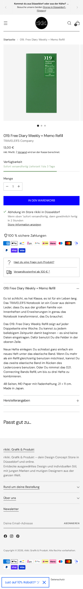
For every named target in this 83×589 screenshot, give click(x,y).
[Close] (44, 582)
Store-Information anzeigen (24, 224)
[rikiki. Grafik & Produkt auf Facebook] (5, 536)
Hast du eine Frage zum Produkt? (34, 262)
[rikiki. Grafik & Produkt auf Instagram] (12, 536)
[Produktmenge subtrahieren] (7, 186)
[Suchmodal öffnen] (69, 23)
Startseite (9, 39)
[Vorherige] (6, 7)
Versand (22, 152)
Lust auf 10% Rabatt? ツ (22, 582)
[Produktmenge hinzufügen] (18, 186)
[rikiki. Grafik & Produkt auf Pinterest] (18, 536)
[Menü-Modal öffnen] (5, 23)
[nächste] (77, 7)
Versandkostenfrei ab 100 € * (32, 271)
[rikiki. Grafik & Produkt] (41, 23)
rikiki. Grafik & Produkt (36, 550)
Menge (8, 179)
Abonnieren (72, 523)
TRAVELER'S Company (18, 141)
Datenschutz (58, 579)
